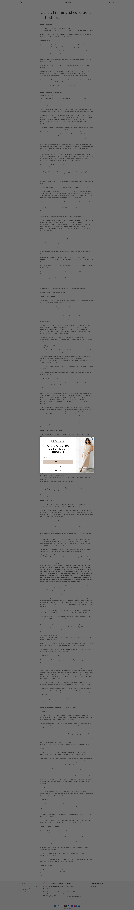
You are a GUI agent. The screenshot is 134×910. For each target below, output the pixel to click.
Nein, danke (58, 470)
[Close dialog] (92, 438)
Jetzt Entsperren (58, 462)
